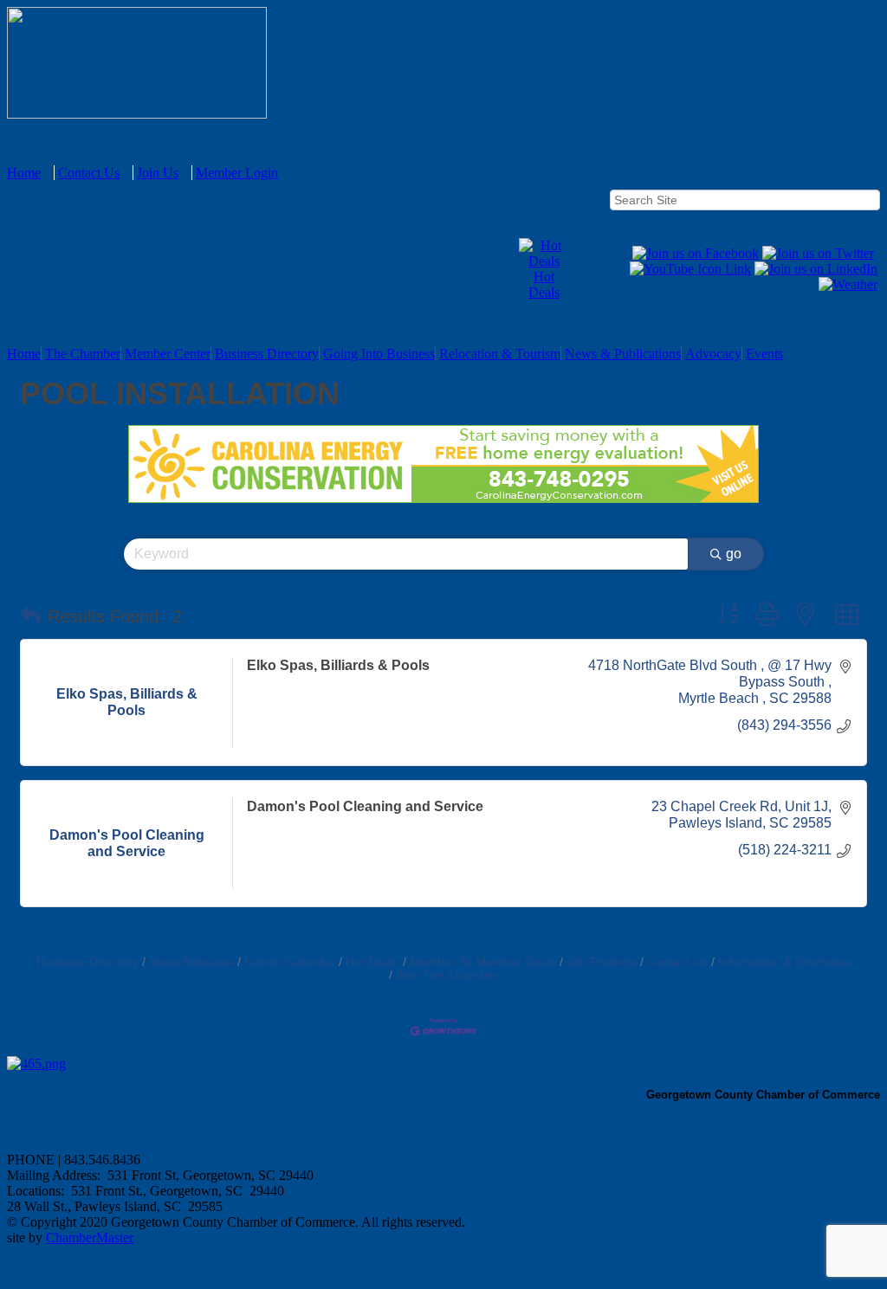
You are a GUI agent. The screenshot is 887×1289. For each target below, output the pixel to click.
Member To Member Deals (483, 962)
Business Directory (267, 353)
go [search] (733, 553)
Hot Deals (544, 284)
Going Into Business (379, 353)
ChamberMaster (89, 1237)
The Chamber (82, 353)
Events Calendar (289, 962)
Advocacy (713, 353)
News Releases (191, 962)
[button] (30, 616)
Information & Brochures (784, 962)
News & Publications (623, 353)
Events (764, 353)
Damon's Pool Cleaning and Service (365, 806)
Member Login (237, 172)
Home (24, 172)
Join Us (157, 172)
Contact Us (89, 172)
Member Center (167, 353)
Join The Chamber (447, 975)
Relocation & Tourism (499, 353)
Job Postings (602, 962)
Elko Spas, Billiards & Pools (338, 665)
